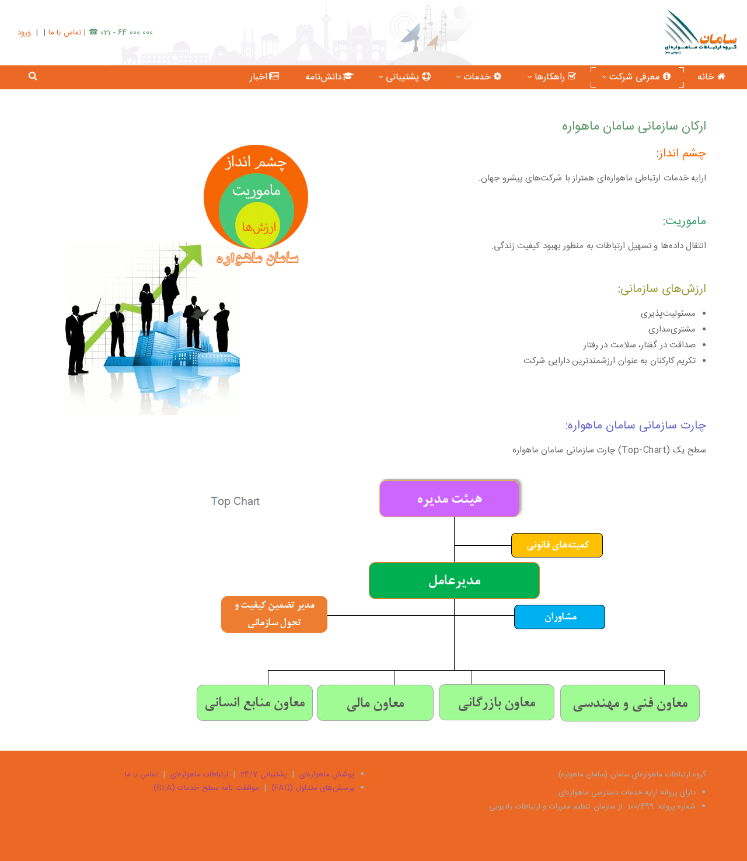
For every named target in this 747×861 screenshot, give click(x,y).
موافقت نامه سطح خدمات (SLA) (206, 788)
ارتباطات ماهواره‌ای (199, 774)
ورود (24, 33)
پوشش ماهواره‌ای (327, 774)
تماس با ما (65, 32)
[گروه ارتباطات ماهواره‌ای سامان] (700, 32)
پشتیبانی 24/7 (263, 774)
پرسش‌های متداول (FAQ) (313, 788)
